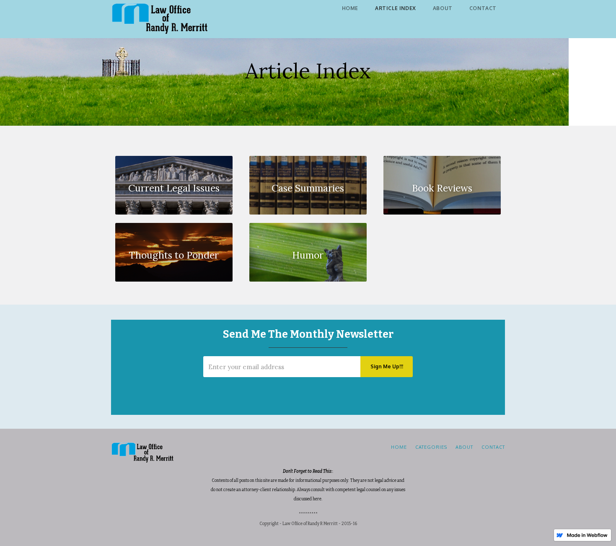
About (443, 8)
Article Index (395, 8)
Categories (431, 447)
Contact (483, 8)
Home (350, 8)
